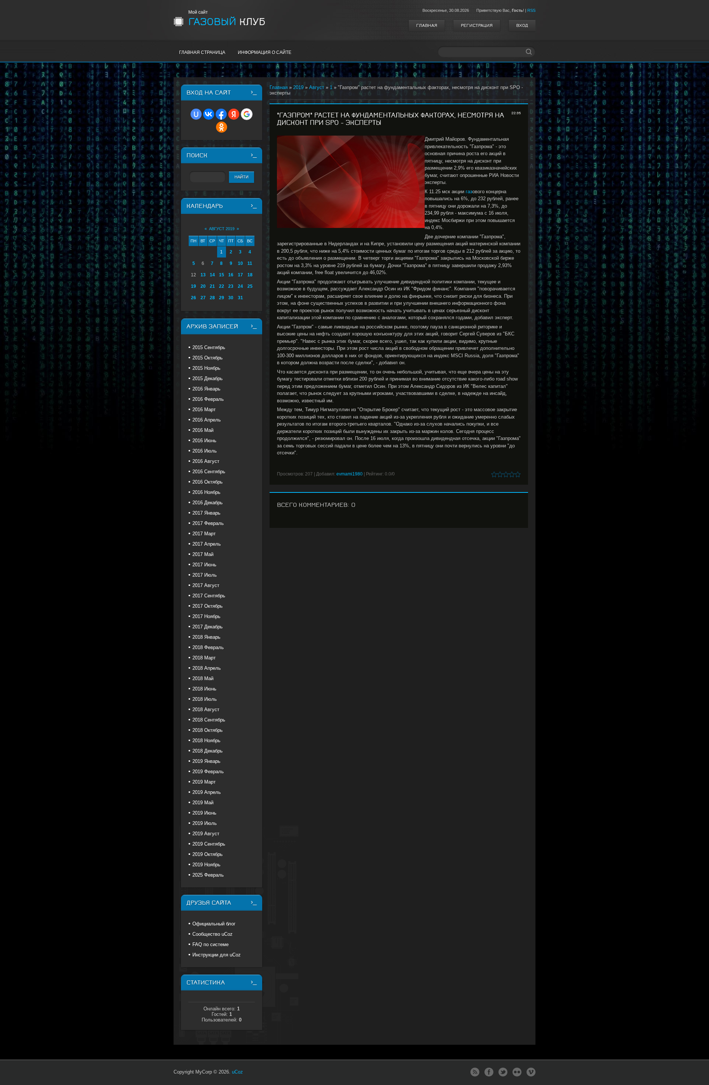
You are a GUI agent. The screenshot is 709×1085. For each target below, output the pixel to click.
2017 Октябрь (207, 606)
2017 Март (204, 533)
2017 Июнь (204, 564)
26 (193, 297)
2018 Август (205, 709)
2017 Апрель (206, 544)
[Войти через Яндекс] (233, 114)
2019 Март (204, 782)
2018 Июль (204, 699)
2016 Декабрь (207, 502)
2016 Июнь (204, 440)
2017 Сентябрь (208, 595)
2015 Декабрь (207, 378)
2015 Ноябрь (206, 368)
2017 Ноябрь (206, 616)
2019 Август (205, 833)
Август (316, 87)
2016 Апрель (206, 420)
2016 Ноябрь (206, 492)
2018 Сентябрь (208, 720)
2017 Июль (204, 575)
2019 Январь (206, 761)
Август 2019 (221, 228)
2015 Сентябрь (208, 347)
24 (240, 286)
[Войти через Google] (247, 114)
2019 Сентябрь (208, 844)
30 (230, 297)
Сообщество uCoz (212, 934)
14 (212, 274)
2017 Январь (206, 513)
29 (221, 297)
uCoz (237, 1072)
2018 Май (202, 678)
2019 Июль (204, 823)
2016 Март (204, 409)
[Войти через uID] (196, 114)
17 (240, 274)
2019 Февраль (208, 771)
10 (240, 263)
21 (212, 286)
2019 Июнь (204, 813)
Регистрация (477, 25)
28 (212, 297)
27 (203, 297)
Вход (522, 25)
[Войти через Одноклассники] (221, 127)
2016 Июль (204, 451)
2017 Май (202, 554)
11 (249, 263)
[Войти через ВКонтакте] (208, 114)
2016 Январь (206, 389)
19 (193, 286)
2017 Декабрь (207, 626)
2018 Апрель (206, 668)
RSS (531, 10)
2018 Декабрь (207, 751)
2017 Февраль (208, 523)
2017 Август (205, 585)
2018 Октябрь (207, 730)
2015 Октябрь (207, 358)
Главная (426, 25)
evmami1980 (349, 474)
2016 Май (202, 430)
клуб (226, 22)
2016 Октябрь (207, 482)
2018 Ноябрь (206, 740)
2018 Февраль (208, 647)
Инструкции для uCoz (216, 955)
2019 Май (202, 802)
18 (250, 274)
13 (203, 274)
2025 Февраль (208, 875)
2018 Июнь (204, 689)
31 (240, 297)
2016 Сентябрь (208, 471)
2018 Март (204, 658)
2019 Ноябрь (206, 864)
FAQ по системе (210, 944)
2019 (298, 87)
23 (230, 286)
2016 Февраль (208, 399)
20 (203, 286)
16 (230, 274)
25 (250, 286)
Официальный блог (214, 924)
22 (221, 286)
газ (469, 191)
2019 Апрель (206, 792)
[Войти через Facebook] (221, 114)
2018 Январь (206, 637)
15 (221, 274)
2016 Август (205, 461)
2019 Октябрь (207, 854)
